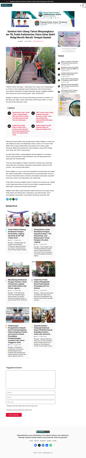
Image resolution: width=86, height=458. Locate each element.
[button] (81, 5)
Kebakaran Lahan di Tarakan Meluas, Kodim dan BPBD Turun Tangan (70, 69)
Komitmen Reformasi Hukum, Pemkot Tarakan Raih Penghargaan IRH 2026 (31, 1)
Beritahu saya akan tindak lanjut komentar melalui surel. (22, 405)
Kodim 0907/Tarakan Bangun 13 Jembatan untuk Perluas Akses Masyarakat (70, 80)
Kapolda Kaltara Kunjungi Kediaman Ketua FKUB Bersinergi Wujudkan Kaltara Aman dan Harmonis (43, 330)
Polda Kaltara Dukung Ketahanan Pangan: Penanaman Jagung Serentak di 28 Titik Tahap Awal (17, 233)
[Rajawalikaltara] (6, 5)
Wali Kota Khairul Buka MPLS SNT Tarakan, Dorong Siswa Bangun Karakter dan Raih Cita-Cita (69, 87)
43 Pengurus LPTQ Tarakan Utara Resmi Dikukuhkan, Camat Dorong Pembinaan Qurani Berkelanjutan (69, 92)
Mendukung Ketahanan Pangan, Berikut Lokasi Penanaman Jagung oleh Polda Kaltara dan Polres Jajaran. (17, 284)
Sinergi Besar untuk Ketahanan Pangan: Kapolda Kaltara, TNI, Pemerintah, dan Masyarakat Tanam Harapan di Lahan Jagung (42, 235)
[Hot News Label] (7, 2)
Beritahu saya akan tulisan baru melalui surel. (19, 410)
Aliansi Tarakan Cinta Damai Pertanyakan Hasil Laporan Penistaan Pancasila (69, 63)
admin (21, 41)
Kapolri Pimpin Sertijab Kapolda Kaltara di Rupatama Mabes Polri (43, 127)
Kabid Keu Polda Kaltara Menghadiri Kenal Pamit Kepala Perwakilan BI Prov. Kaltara (42, 284)
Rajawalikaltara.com (38, 41)
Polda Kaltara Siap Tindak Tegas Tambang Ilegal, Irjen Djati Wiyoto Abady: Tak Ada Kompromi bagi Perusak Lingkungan (20, 116)
